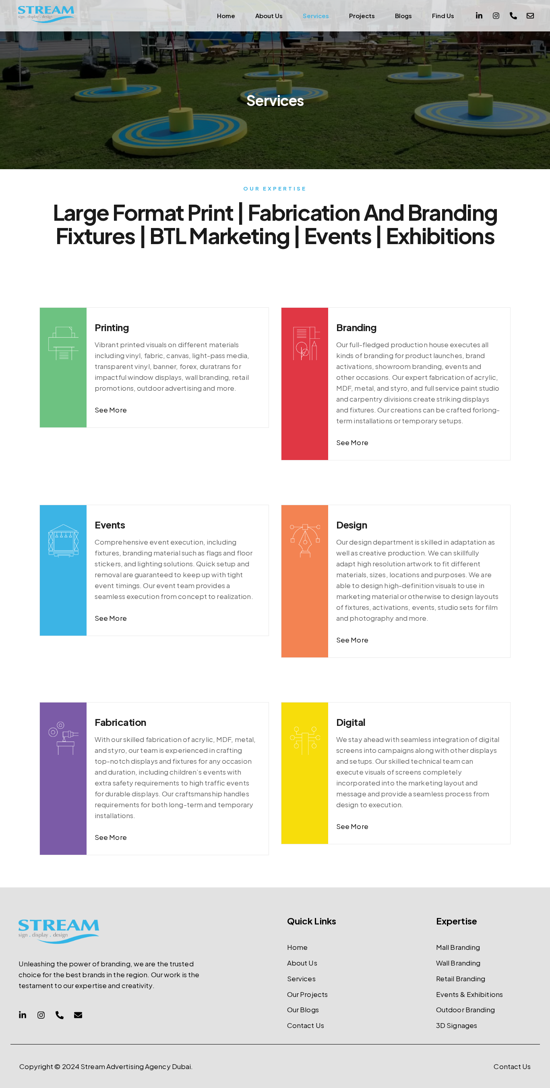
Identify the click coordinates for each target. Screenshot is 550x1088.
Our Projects (307, 994)
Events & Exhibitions (469, 994)
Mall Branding (458, 947)
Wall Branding (458, 962)
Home (226, 15)
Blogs (403, 15)
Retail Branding (461, 978)
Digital (351, 722)
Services (316, 15)
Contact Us (305, 1025)
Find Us (443, 15)
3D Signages (456, 1025)
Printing (112, 327)
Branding (356, 327)
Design (351, 524)
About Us (269, 15)
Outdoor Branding (465, 1009)
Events (110, 524)
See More (111, 409)
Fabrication (120, 722)
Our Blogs (303, 1009)
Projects (362, 15)
